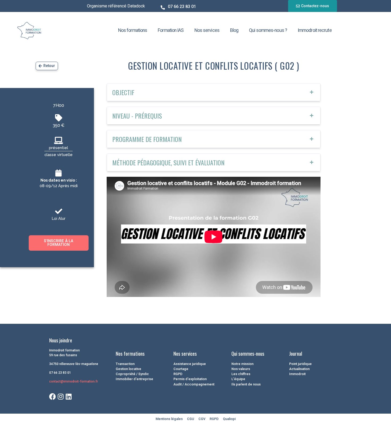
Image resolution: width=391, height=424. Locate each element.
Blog (234, 30)
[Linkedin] (68, 396)
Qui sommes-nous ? (268, 30)
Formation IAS (171, 30)
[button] (213, 92)
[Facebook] (52, 396)
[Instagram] (60, 396)
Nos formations (132, 30)
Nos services (206, 30)
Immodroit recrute (315, 30)
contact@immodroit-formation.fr (73, 381)
